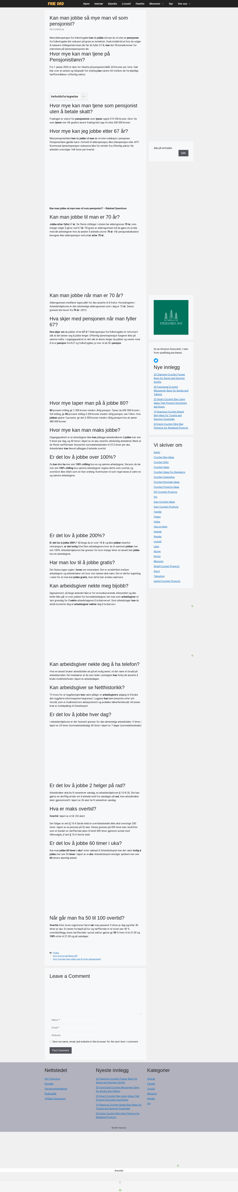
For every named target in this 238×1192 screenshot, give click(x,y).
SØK (183, 153)
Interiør (98, 3)
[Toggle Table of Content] (82, 96)
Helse (157, 521)
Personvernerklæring (56, 1088)
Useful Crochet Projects (167, 581)
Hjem (86, 3)
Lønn (156, 546)
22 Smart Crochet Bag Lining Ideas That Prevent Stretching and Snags (170, 403)
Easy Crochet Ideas (164, 501)
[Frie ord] (56, 3)
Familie (140, 3)
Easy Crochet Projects (166, 506)
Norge (157, 551)
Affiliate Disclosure (55, 1098)
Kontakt (49, 1083)
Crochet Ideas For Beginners (169, 472)
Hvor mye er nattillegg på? (65, 956)
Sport (157, 571)
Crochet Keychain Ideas (166, 482)
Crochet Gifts (161, 462)
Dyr (171, 3)
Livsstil (126, 3)
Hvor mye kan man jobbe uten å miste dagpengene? (77, 959)
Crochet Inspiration (164, 477)
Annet (157, 452)
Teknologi (159, 576)
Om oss (182, 3)
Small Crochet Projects (166, 566)
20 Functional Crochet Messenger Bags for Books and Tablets (171, 390)
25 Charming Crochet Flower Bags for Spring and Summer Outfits (169, 378)
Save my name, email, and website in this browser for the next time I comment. (95, 1041)
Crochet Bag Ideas (164, 457)
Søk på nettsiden (163, 148)
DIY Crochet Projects (165, 491)
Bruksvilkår (51, 1093)
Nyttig (157, 556)
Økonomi (154, 3)
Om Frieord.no (52, 1078)
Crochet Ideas (161, 467)
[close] (120, 1182)
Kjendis (112, 3)
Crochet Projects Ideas (166, 486)
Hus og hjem (160, 526)
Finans (56, 953)
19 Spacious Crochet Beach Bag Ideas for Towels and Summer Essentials (169, 415)
